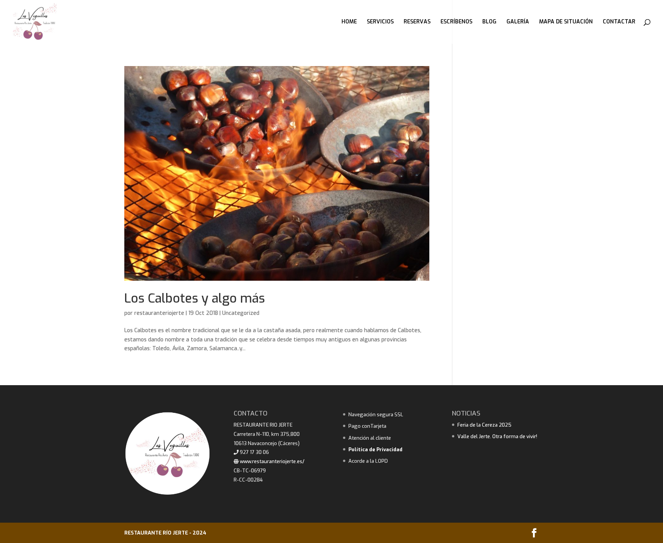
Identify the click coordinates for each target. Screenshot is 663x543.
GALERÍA (517, 22)
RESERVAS (417, 22)
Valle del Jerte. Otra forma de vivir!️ (497, 436)
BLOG (489, 22)
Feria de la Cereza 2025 (484, 425)
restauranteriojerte (159, 313)
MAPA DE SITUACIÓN (566, 22)
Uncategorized (240, 313)
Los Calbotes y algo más (194, 298)
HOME (349, 22)
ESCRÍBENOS (456, 22)
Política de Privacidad (375, 449)
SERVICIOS (380, 22)
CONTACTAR (619, 22)
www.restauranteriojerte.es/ (271, 461)
